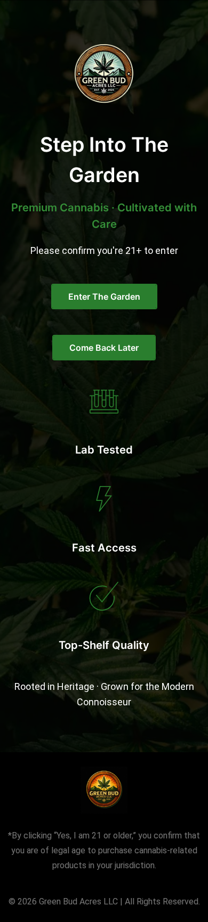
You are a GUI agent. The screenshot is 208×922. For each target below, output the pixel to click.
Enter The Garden (104, 296)
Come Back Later (104, 347)
